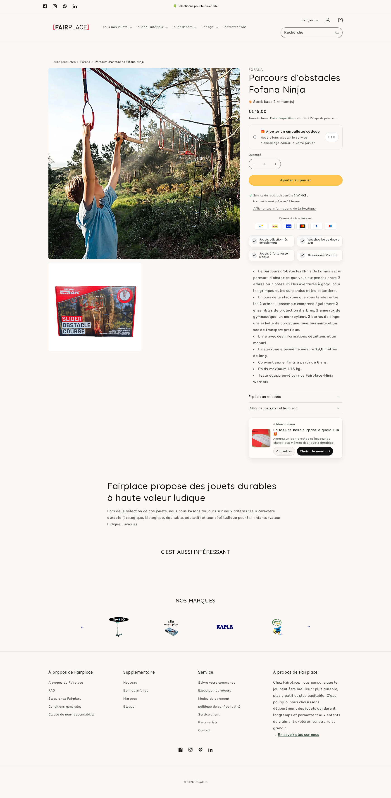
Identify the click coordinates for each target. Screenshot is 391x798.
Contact (204, 730)
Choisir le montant (315, 451)
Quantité (255, 155)
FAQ (51, 690)
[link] (124, 627)
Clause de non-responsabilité (71, 714)
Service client (208, 714)
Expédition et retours (214, 690)
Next (307, 626)
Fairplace (201, 782)
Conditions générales (65, 706)
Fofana (85, 62)
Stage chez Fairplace (65, 698)
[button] (117, 27)
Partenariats (208, 722)
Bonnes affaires (135, 690)
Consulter (284, 451)
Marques (130, 698)
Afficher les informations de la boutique (284, 208)
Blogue (129, 706)
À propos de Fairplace (65, 682)
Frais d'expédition (282, 118)
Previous (86, 626)
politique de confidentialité (219, 706)
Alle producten (65, 62)
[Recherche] (337, 33)
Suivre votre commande (217, 682)
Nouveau (130, 682)
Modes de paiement (213, 698)
